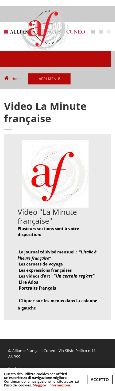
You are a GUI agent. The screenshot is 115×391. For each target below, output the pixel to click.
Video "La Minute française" (47, 216)
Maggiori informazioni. (52, 385)
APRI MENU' (49, 78)
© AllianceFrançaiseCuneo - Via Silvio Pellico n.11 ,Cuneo (52, 353)
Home (16, 78)
